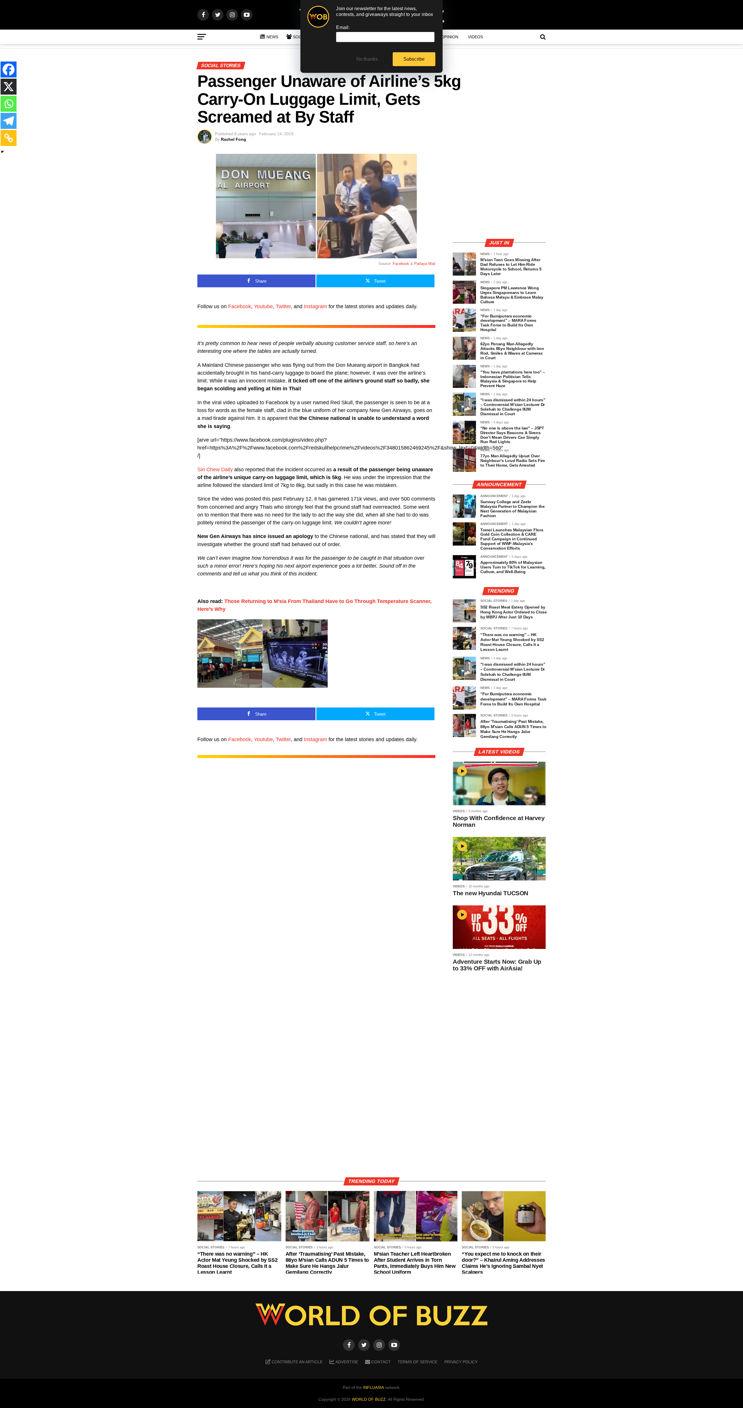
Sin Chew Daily (215, 469)
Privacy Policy (460, 1362)
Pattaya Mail (424, 263)
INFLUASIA (373, 1387)
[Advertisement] (499, 193)
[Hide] (2, 151)
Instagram (315, 306)
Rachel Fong (233, 139)
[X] (9, 87)
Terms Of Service (417, 1362)
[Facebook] (9, 69)
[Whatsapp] (9, 104)
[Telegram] (9, 121)
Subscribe (414, 59)
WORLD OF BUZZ (369, 1399)
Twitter (283, 306)
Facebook (401, 263)
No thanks (367, 59)
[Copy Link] (9, 138)
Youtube (263, 306)
